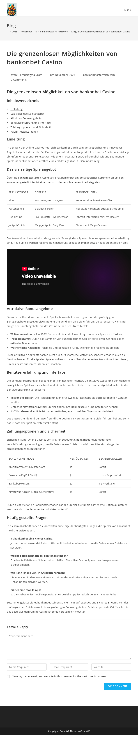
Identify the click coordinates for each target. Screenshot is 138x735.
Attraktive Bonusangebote (26, 118)
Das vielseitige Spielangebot (27, 113)
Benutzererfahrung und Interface (30, 122)
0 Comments (19, 79)
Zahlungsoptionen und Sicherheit (30, 127)
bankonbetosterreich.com (99, 75)
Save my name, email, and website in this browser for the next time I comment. (59, 676)
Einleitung (16, 109)
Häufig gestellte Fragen (24, 131)
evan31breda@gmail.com (26, 75)
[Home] (8, 31)
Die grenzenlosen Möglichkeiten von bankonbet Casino (100, 31)
